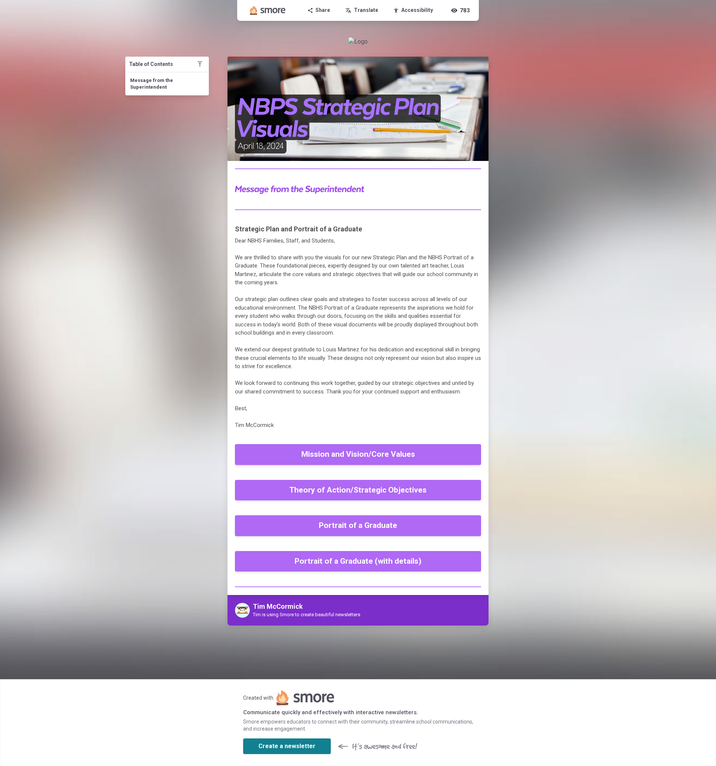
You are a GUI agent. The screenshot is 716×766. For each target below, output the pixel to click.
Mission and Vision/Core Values (358, 454)
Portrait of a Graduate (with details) (358, 561)
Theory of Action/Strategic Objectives (358, 489)
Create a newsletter (286, 746)
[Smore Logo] (267, 10)
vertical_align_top (200, 64)
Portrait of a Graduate (358, 525)
